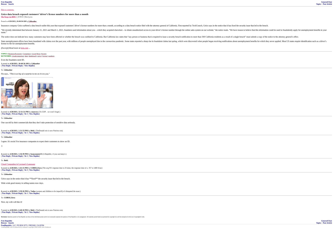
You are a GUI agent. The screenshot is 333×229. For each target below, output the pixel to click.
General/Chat (326, 2)
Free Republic (6, 2)
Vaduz (33, 191)
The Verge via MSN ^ (9, 17)
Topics (318, 4)
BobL (33, 131)
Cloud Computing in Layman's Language (18, 164)
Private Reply (17, 66)
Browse (4, 4)
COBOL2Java (36, 168)
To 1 (26, 114)
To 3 (26, 170)
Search (11, 4)
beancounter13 (36, 154)
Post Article (327, 4)
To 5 (26, 212)
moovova (34, 112)
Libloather (35, 64)
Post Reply (6, 66)
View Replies (29, 66)
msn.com (24, 48)
